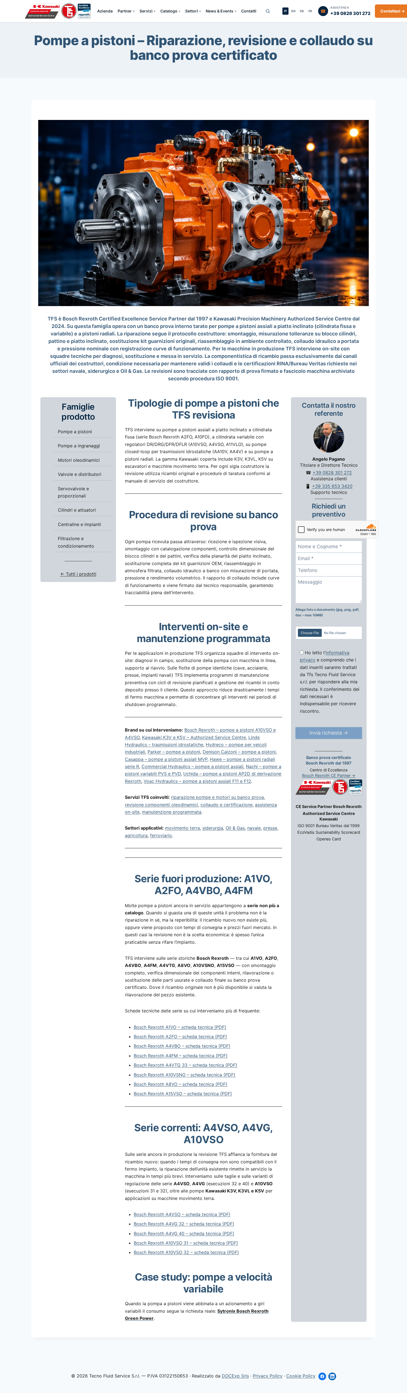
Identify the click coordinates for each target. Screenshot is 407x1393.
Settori (191, 11)
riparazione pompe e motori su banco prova (217, 797)
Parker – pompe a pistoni (174, 752)
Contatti (248, 11)
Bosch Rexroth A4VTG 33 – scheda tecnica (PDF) (185, 1065)
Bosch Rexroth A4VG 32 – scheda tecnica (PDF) (184, 1224)
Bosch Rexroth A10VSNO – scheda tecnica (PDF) (184, 1075)
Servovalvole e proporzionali (73, 492)
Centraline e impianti (79, 524)
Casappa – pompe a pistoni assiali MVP (166, 759)
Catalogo (168, 11)
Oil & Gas (235, 828)
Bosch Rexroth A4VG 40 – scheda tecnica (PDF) (184, 1233)
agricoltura (136, 835)
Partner (125, 11)
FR (310, 11)
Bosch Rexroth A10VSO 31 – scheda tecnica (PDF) (186, 1243)
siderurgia (212, 828)
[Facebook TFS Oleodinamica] (322, 1376)
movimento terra (182, 828)
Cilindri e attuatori (77, 510)
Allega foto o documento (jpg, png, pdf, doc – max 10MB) (327, 612)
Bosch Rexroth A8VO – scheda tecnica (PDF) (180, 1084)
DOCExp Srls (235, 1376)
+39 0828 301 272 (332, 472)
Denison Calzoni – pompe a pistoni (239, 752)
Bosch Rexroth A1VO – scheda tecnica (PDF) (180, 1027)
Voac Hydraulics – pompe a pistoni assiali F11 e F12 (197, 781)
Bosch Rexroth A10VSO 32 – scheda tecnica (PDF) (186, 1252)
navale (254, 828)
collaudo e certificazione (226, 804)
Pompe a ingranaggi (79, 445)
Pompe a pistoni (75, 431)
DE (302, 11)
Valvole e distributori (79, 474)
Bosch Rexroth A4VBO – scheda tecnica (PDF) (182, 1046)
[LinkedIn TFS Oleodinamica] (332, 1376)
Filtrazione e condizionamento (76, 542)
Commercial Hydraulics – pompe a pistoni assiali (192, 766)
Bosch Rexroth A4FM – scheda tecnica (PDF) (181, 1055)
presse (270, 828)
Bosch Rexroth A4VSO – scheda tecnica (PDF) (182, 1214)
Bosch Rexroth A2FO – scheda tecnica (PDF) (180, 1036)
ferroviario (161, 835)
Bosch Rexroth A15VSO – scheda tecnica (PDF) (183, 1093)
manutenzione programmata (171, 812)
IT (285, 11)
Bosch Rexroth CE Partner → (329, 775)
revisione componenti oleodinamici (161, 804)
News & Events (219, 11)
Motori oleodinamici (79, 460)
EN (293, 11)
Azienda (105, 11)
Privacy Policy (267, 1376)
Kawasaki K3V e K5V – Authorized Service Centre (194, 737)
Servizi (146, 11)
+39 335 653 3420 (332, 486)
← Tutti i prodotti (78, 574)
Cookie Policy (300, 1376)
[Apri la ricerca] (267, 11)
